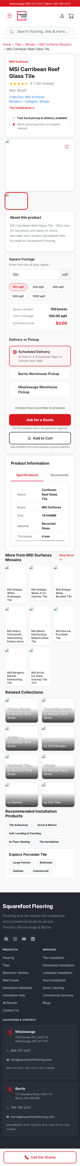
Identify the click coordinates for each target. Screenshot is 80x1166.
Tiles (18, 44)
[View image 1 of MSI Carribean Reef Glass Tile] (16, 201)
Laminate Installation (57, 973)
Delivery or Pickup (24, 339)
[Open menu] (9, 15)
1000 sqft (38, 296)
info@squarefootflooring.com (31, 1059)
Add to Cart (42, 438)
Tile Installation (49, 841)
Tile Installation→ (21, 108)
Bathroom (46, 862)
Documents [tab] (59, 475)
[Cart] (71, 16)
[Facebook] (6, 939)
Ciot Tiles (54, 802)
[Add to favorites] (67, 147)
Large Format (21, 862)
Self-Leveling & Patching (25, 833)
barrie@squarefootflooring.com (32, 1117)
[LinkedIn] (32, 939)
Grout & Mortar (47, 825)
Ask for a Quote (40, 420)
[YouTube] (24, 939)
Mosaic (30, 44)
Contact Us (11, 1010)
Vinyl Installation (54, 980)
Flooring (8, 958)
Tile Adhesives (18, 825)
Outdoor (18, 871)
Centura (17, 802)
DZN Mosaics (57, 746)
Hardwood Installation (58, 965)
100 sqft (18, 287)
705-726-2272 (21, 1107)
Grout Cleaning (53, 988)
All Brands (10, 1003)
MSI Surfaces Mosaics (55, 44)
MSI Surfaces (18, 61)
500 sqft (18, 296)
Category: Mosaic (37, 101)
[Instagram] (15, 939)
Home (7, 44)
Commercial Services (58, 995)
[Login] (62, 16)
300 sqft (58, 287)
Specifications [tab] (27, 475)
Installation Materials (17, 988)
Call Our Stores (43, 1157)
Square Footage (22, 259)
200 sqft (38, 287)
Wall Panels (11, 980)
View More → (66, 557)
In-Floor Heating (19, 841)
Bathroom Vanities (16, 973)
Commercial (40, 871)
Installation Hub (14, 995)
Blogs (47, 1003)
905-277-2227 (21, 1050)
